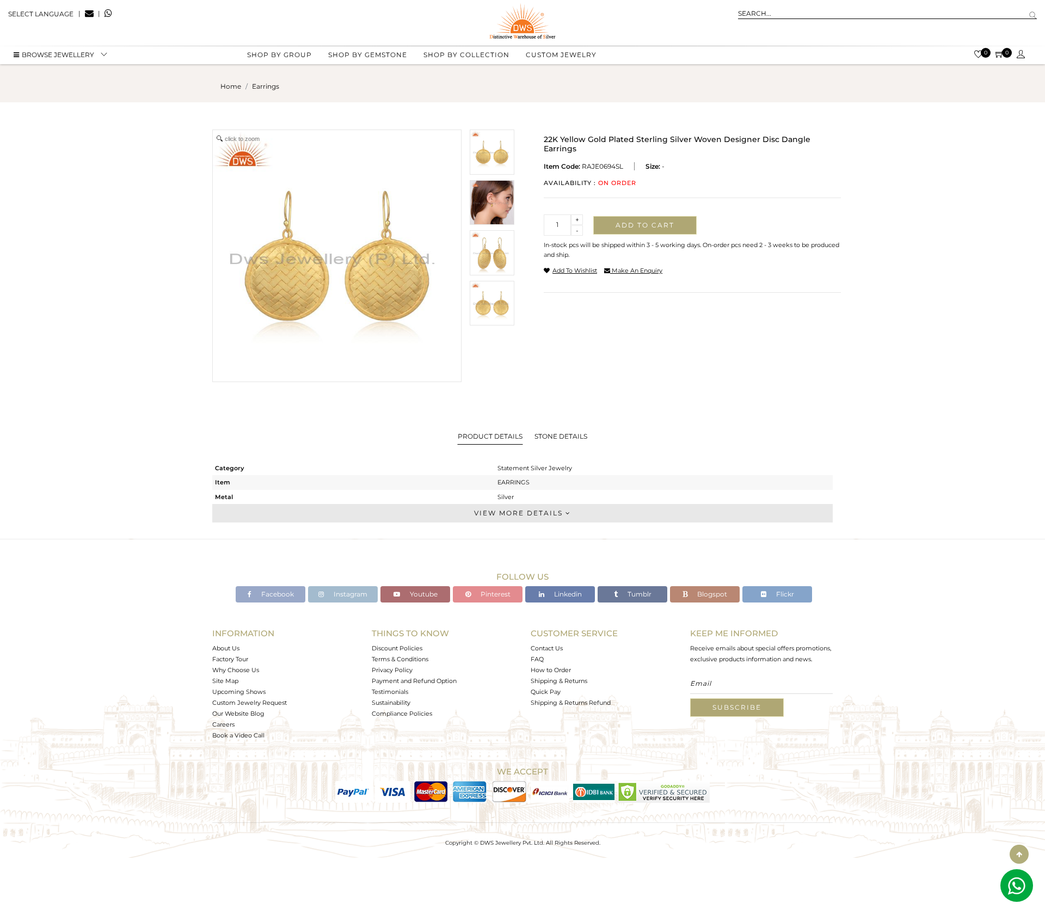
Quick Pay (546, 692)
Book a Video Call (238, 735)
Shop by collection (466, 55)
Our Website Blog (238, 713)
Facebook (277, 594)
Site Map (225, 681)
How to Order (551, 670)
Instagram (349, 594)
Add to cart (645, 225)
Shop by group (279, 55)
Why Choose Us (235, 670)
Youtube (423, 594)
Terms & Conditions (400, 659)
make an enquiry (636, 270)
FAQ (537, 659)
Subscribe (736, 707)
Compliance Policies (402, 713)
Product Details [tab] (490, 436)
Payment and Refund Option (414, 681)
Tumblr (638, 594)
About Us (225, 648)
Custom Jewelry (561, 55)
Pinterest (495, 594)
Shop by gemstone (367, 55)
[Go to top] (1019, 854)
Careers (223, 724)
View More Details (519, 513)
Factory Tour (230, 659)
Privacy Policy (392, 670)
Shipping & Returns (559, 681)
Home (230, 86)
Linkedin (567, 594)
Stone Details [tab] (560, 436)
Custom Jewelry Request (249, 702)
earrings (265, 86)
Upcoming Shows (239, 692)
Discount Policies (397, 648)
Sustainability (391, 702)
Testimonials (390, 692)
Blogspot (711, 594)
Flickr (784, 594)
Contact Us (547, 648)
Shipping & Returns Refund (571, 702)
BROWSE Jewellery (58, 55)
